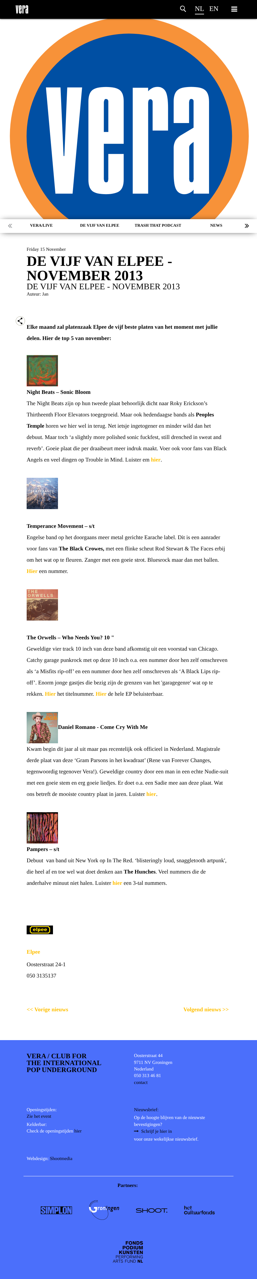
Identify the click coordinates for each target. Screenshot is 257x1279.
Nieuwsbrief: (146, 1109)
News (216, 225)
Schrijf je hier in (156, 1131)
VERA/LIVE (41, 225)
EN (213, 9)
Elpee (33, 952)
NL (199, 9)
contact (141, 1082)
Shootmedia (61, 1158)
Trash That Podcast (158, 225)
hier (155, 459)
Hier (32, 571)
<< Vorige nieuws (47, 1009)
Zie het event (39, 1116)
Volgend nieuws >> (206, 1009)
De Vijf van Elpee (99, 225)
